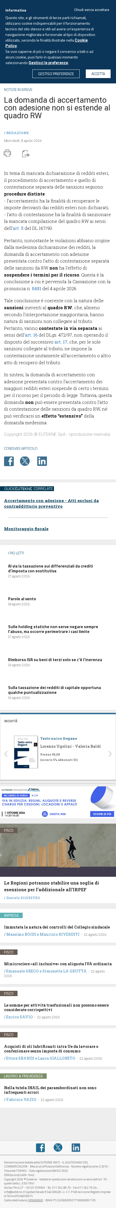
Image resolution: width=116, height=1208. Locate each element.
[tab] (58, 720)
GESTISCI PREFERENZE (56, 73)
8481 (36, 288)
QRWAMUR (35, 1200)
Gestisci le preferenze (48, 63)
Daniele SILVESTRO (23, 898)
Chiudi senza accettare (91, 10)
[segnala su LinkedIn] (44, 460)
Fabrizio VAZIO (21, 1099)
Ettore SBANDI (20, 1058)
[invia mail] (25, 153)
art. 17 (60, 342)
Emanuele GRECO (22, 971)
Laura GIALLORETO (56, 1058)
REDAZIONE (17, 132)
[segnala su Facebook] (11, 460)
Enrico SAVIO (19, 1016)
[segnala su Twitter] (28, 460)
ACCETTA (98, 73)
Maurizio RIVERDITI (60, 934)
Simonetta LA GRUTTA (64, 971)
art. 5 (18, 228)
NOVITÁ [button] (10, 721)
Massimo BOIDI (21, 934)
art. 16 (31, 335)
